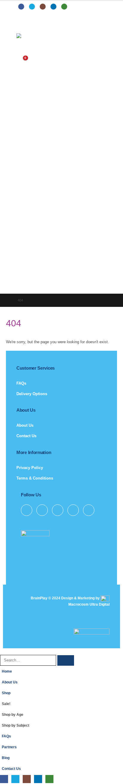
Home (7, 671)
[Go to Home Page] (7, 300)
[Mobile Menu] (20, 26)
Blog (6, 758)
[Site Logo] (32, 35)
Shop (6, 693)
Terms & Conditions (34, 478)
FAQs (21, 383)
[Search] (65, 660)
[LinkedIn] (53, 7)
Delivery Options (31, 394)
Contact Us (26, 436)
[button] (3, 651)
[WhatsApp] (64, 7)
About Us (24, 425)
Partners (9, 747)
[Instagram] (43, 7)
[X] (32, 7)
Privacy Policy (29, 467)
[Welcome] (61, 47)
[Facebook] (21, 7)
